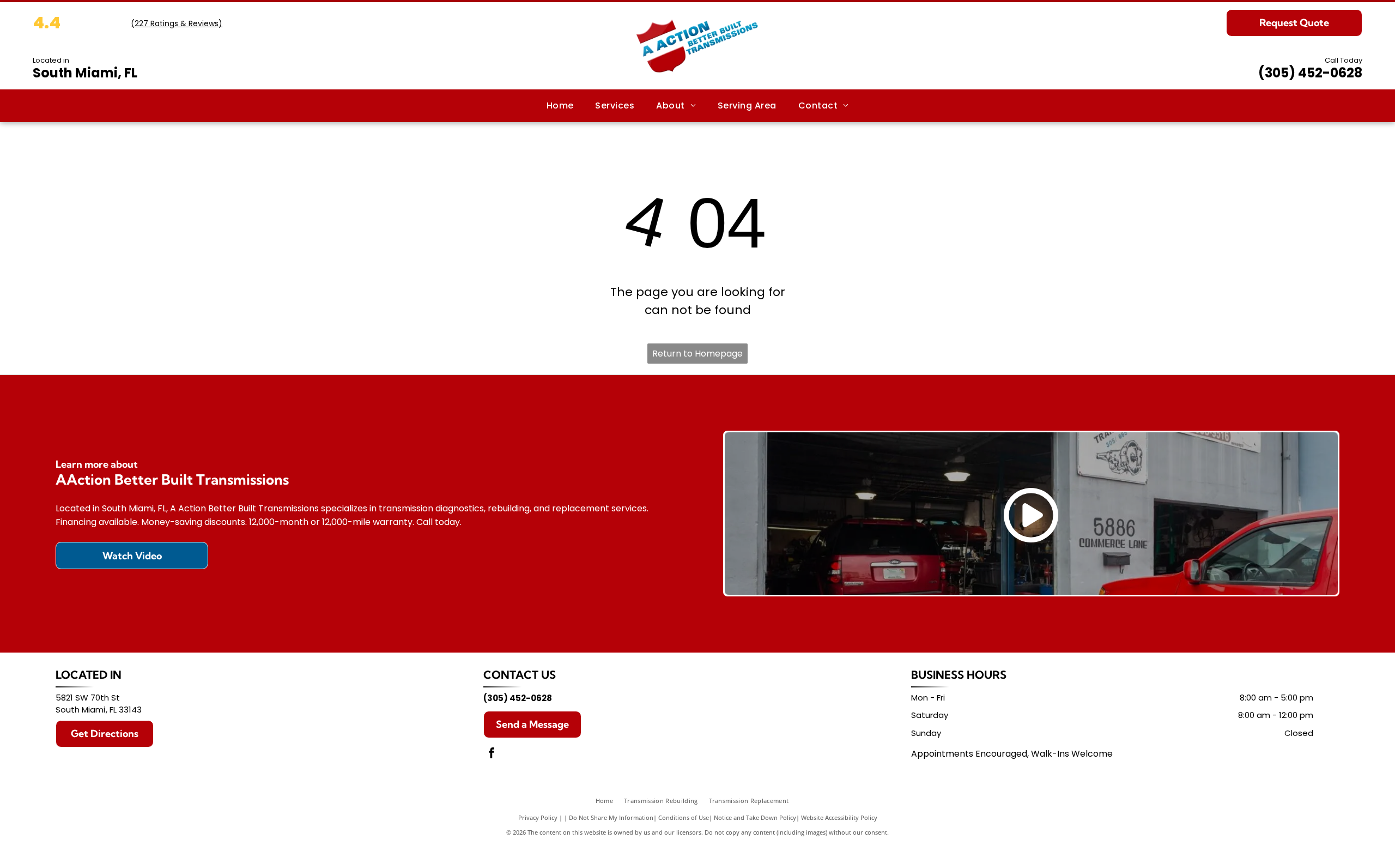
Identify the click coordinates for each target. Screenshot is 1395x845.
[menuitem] (560, 105)
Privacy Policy (537, 817)
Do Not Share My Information (611, 817)
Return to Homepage (697, 353)
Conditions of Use (683, 817)
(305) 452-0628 (1310, 73)
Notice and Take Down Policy (755, 817)
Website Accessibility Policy (839, 817)
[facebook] (491, 754)
